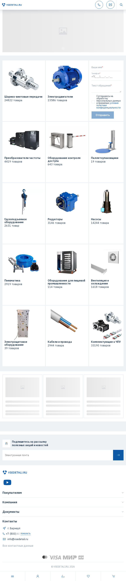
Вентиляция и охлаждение (100, 282)
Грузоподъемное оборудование (15, 221)
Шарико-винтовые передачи (23, 96)
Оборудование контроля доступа (64, 159)
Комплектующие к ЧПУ (106, 341)
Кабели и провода (60, 341)
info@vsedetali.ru (18, 539)
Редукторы (55, 219)
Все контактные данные (17, 545)
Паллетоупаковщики (104, 158)
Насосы (96, 219)
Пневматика (12, 280)
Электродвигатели (60, 96)
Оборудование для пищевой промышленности (66, 282)
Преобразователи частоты (22, 158)
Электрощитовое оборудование (15, 343)
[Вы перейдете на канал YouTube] (7, 482)
